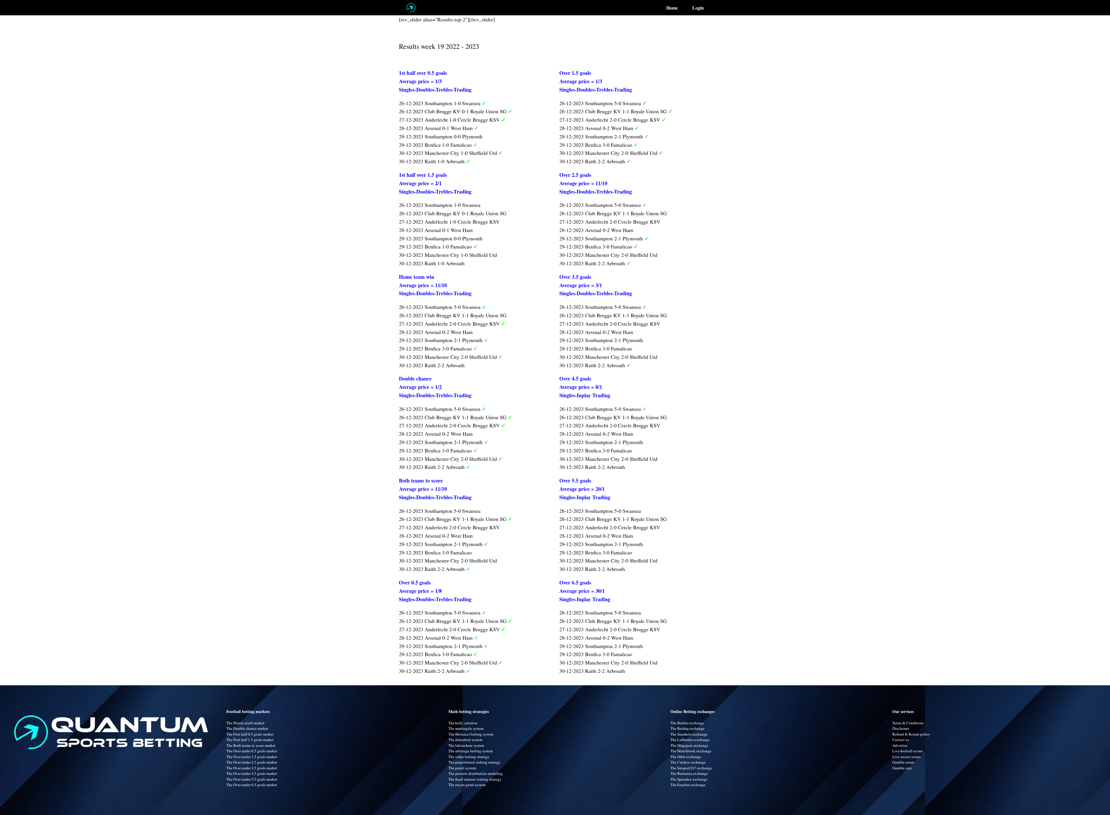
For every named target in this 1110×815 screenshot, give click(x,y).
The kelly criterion (463, 722)
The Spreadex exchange (689, 779)
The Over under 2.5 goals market (251, 762)
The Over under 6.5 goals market (251, 784)
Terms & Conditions (908, 722)
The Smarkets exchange (688, 734)
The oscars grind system (467, 784)
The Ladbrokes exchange (690, 739)
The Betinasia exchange (689, 773)
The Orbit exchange (685, 756)
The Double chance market (247, 728)
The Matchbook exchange (690, 750)
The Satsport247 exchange (691, 768)
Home (672, 7)
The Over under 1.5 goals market (251, 756)
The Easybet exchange (688, 784)
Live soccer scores (906, 756)
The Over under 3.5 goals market (251, 768)
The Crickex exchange (688, 762)
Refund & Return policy (911, 734)
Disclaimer (900, 728)
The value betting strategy (468, 756)
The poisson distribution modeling (475, 773)
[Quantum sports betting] (411, 7)
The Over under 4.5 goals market (251, 773)
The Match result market (245, 722)
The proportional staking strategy (474, 762)
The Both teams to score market (250, 745)
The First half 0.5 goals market (250, 734)
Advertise (899, 745)
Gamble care (902, 768)
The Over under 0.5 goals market (251, 750)
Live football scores (907, 750)
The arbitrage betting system (470, 750)
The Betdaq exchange (687, 728)
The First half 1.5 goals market (250, 739)
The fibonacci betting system (470, 734)
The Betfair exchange (687, 722)
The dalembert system (465, 739)
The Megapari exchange (689, 745)
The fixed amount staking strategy (475, 779)
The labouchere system (466, 745)
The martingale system (466, 728)
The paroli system (462, 768)
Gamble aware (903, 762)
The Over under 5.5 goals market (251, 779)
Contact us (900, 739)
